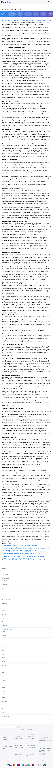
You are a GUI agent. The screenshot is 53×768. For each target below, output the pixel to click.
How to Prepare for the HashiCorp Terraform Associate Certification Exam (23, 553)
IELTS (3, 654)
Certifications (6, 578)
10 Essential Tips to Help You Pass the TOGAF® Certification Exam (21, 545)
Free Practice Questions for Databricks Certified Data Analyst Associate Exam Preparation (27, 551)
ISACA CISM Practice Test (45, 760)
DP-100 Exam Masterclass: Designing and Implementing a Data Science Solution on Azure (26, 548)
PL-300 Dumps (30, 736)
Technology (5, 691)
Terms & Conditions (7, 746)
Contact (5, 739)
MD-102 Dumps (30, 743)
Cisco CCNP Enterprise (45, 748)
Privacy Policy (6, 744)
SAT (3, 676)
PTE (3, 672)
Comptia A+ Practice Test (45, 740)
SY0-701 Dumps (18, 734)
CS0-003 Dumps (31, 745)
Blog (4, 748)
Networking (5, 705)
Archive (4, 737)
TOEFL (4, 684)
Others (4, 618)
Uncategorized (6, 716)
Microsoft (11, 13)
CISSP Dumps (30, 752)
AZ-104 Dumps (18, 736)
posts (3, 687)
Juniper (43, 13)
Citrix (36, 13)
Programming (6, 708)
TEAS (3, 680)
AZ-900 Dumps (30, 738)
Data (3, 697)
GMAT (4, 643)
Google (4, 607)
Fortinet (4, 603)
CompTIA (4, 595)
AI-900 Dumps (18, 743)
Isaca (3, 610)
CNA (3, 639)
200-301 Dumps (18, 738)
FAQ (4, 741)
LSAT (3, 657)
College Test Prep (7, 629)
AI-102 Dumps (18, 754)
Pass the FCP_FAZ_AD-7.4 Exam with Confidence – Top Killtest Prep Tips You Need (26, 20)
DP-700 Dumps (18, 745)
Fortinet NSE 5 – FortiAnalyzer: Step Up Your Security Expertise (20, 550)
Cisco (20, 13)
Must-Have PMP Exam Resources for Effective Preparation (19, 558)
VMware (28, 13)
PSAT (3, 669)
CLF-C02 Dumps (31, 747)
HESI (3, 650)
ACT (3, 631)
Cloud (3, 592)
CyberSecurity (6, 599)
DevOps (4, 701)
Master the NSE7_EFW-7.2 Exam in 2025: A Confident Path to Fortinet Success (24, 556)
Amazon (4, 584)
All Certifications (6, 580)
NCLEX (4, 665)
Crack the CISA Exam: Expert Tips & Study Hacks (16, 547)
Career (4, 568)
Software (4, 712)
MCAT (3, 661)
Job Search (5, 574)
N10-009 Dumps (31, 734)
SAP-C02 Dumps (19, 747)
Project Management (7, 621)
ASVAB (4, 635)
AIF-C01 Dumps (18, 752)
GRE (3, 646)
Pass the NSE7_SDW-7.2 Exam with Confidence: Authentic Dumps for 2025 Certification (26, 559)
